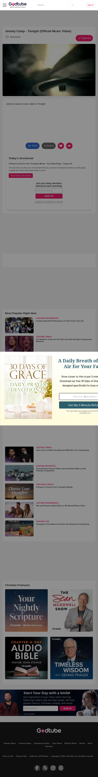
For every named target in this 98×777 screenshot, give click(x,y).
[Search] (73, 5)
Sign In (90, 5)
